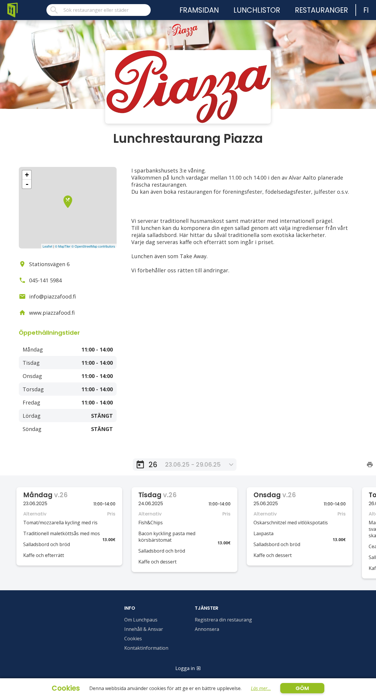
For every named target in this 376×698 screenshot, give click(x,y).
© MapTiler (62, 246)
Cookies (133, 638)
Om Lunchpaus (140, 619)
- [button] (27, 184)
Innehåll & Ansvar (143, 629)
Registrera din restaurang (223, 619)
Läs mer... (261, 688)
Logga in (185, 668)
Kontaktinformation (146, 648)
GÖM (302, 688)
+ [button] (27, 174)
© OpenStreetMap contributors (93, 246)
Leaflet (47, 246)
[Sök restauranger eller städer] (98, 10)
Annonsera (207, 629)
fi (366, 10)
